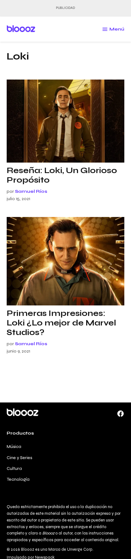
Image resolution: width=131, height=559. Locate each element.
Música (14, 446)
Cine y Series (19, 457)
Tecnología (18, 479)
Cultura (14, 468)
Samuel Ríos (31, 191)
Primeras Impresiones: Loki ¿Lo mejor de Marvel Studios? (61, 323)
